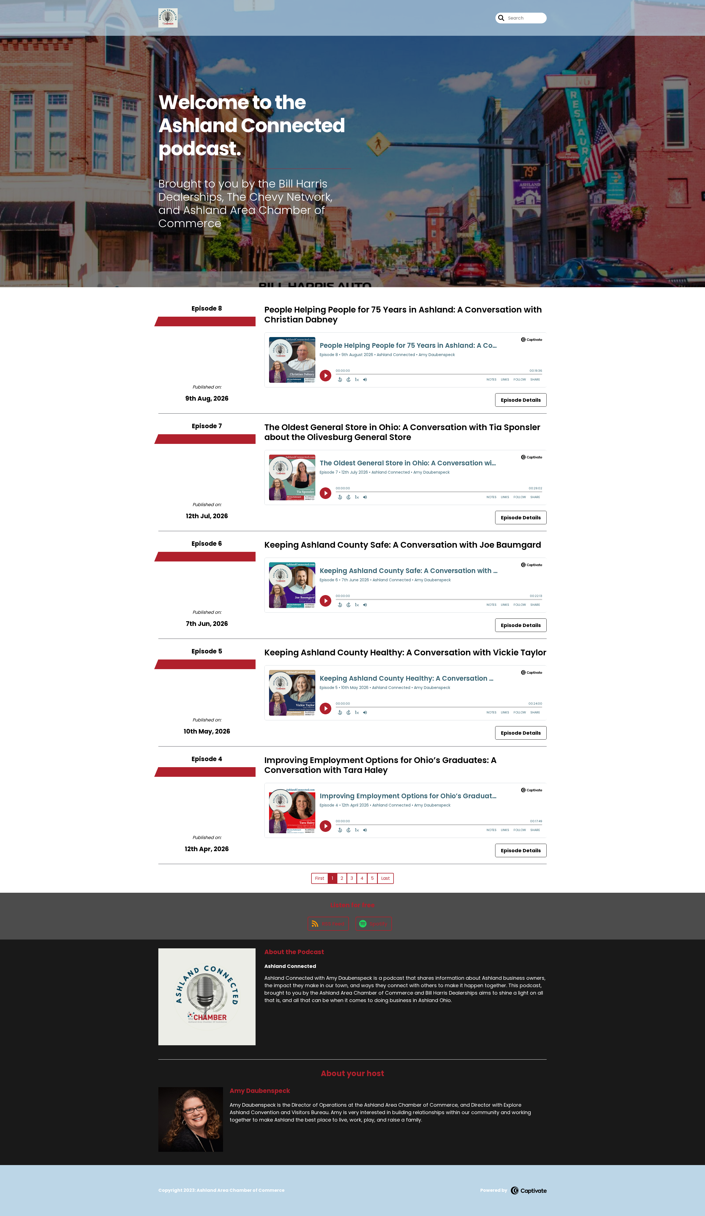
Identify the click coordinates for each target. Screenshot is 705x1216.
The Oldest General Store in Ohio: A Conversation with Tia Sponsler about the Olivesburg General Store (402, 432)
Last (385, 878)
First (319, 878)
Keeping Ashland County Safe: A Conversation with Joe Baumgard (402, 545)
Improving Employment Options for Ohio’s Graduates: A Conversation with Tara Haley (380, 765)
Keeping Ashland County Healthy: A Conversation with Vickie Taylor (405, 652)
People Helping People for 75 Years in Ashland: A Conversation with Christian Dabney (403, 314)
